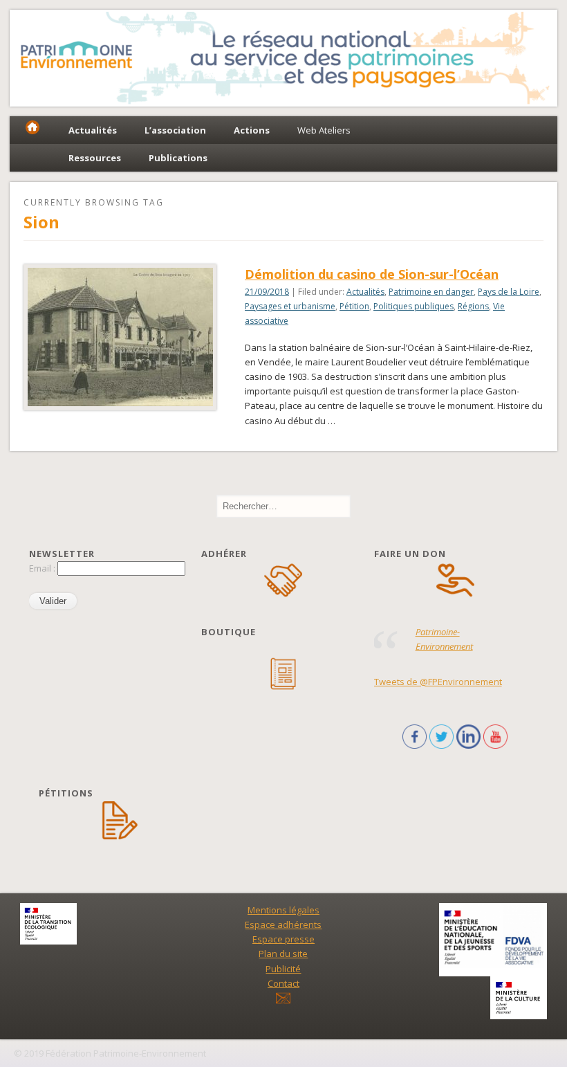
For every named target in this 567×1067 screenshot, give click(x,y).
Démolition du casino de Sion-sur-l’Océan (372, 274)
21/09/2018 (267, 292)
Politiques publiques (413, 306)
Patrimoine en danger (431, 292)
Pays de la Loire (508, 292)
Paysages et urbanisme (290, 306)
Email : (43, 568)
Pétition (354, 306)
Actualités (365, 292)
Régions (473, 306)
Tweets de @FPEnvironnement (438, 681)
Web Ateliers (324, 130)
